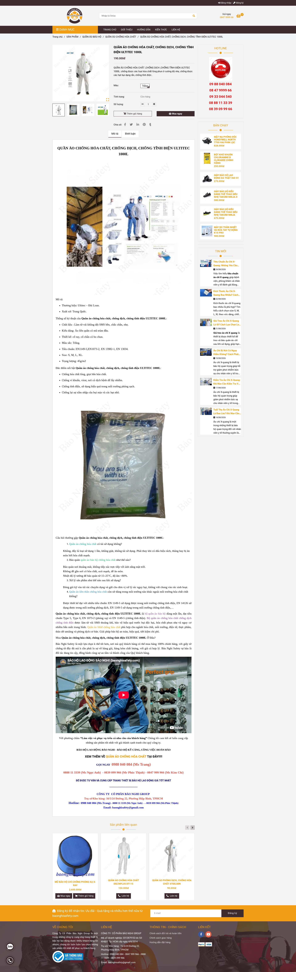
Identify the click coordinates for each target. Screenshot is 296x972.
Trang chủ (57, 36)
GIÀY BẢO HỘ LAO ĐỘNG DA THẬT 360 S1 (226, 176)
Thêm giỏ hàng (134, 113)
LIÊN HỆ (176, 29)
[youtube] (209, 934)
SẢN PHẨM (72, 36)
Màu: (116, 85)
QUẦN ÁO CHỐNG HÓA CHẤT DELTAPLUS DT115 (123, 882)
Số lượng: (119, 104)
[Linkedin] (138, 124)
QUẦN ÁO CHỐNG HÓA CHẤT (120, 36)
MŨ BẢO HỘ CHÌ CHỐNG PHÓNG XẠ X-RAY (75, 884)
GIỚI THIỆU (126, 29)
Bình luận (130, 133)
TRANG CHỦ (109, 29)
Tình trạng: (119, 96)
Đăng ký (239, 3)
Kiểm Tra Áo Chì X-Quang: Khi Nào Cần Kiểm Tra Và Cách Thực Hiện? (226, 382)
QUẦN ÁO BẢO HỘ (91, 36)
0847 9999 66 (226, 17)
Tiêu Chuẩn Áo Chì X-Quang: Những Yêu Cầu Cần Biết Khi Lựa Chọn (225, 263)
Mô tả (114, 133)
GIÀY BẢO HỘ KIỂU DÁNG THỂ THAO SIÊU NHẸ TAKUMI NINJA (225, 212)
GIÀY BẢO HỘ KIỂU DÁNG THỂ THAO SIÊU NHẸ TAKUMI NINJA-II (225, 194)
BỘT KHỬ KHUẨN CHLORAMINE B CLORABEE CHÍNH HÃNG (223, 158)
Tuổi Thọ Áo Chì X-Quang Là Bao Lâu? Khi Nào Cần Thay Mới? (226, 411)
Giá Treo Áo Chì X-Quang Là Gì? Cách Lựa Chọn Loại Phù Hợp (227, 322)
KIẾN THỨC (161, 29)
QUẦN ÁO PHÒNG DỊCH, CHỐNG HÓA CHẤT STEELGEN (171, 882)
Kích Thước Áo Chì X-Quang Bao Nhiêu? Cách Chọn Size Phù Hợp (225, 293)
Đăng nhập (225, 3)
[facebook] (201, 934)
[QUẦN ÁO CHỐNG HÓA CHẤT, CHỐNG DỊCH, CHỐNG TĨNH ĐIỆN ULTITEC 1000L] (74, 15)
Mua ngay (176, 113)
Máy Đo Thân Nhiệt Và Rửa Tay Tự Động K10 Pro (226, 230)
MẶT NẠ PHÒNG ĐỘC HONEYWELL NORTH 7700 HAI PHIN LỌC (225, 139)
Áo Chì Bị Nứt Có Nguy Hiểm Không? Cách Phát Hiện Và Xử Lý (225, 352)
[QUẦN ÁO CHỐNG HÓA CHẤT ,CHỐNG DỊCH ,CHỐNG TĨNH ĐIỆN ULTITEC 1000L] (80, 73)
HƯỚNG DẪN (143, 29)
